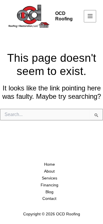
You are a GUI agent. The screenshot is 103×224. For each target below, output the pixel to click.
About (49, 171)
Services (49, 178)
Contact (49, 198)
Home (49, 164)
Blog (49, 192)
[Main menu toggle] (90, 16)
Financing (49, 185)
